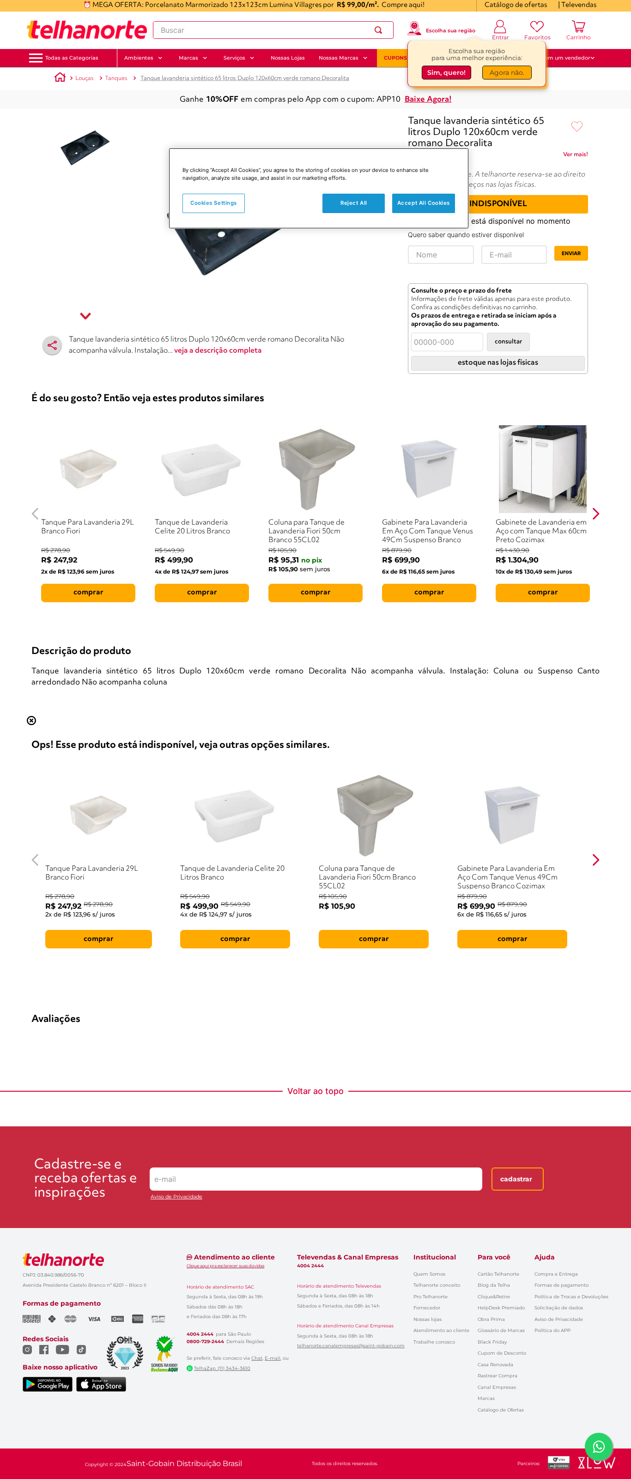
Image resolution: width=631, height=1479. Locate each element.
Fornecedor (426, 1308)
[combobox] (273, 30)
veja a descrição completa (218, 350)
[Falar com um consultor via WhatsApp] (599, 1447)
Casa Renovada (495, 1365)
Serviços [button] (234, 58)
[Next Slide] (595, 513)
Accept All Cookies (423, 203)
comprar (88, 592)
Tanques (116, 78)
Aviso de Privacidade (176, 1197)
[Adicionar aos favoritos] (577, 127)
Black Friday (492, 1342)
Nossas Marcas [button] (338, 58)
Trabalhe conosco (434, 1342)
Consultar (508, 342)
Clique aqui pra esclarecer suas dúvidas (225, 1265)
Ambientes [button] (138, 58)
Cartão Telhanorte (498, 1274)
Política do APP (552, 1330)
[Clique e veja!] (575, 156)
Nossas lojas (427, 1319)
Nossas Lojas (288, 58)
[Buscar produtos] (380, 30)
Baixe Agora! (428, 100)
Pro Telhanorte (430, 1297)
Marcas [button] (188, 58)
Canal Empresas (497, 1387)
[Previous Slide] (35, 513)
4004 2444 (200, 1334)
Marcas (486, 1398)
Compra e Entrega (556, 1274)
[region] (319, 188)
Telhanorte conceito (436, 1285)
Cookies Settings (213, 203)
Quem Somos (429, 1274)
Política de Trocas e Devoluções (571, 1297)
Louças (84, 78)
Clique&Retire (494, 1297)
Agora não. (507, 72)
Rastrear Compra (497, 1376)
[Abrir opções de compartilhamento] (52, 345)
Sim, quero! (446, 72)
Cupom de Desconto (502, 1353)
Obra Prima (491, 1319)
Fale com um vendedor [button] (559, 58)
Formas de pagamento (561, 1285)
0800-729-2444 (205, 1342)
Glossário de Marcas (501, 1330)
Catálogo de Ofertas (501, 1410)
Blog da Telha (494, 1285)
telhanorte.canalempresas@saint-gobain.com (351, 1346)
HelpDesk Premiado (501, 1308)
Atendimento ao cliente (441, 1330)
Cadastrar (516, 1179)
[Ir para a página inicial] (87, 30)
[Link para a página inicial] (60, 78)
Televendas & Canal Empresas (347, 1257)
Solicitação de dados (558, 1308)
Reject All (353, 203)
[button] (72, 58)
